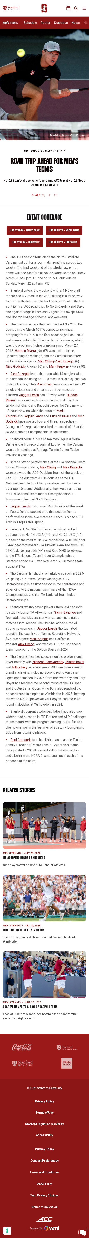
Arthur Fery (20, 667)
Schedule (30, 23)
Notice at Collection (44, 1207)
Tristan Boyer (74, 662)
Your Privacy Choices (44, 1195)
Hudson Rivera (25, 351)
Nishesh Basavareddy (48, 662)
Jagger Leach (29, 395)
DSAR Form (44, 1183)
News (75, 23)
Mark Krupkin (58, 367)
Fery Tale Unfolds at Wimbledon (23, 930)
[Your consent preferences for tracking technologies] (7, 1231)
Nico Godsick (15, 367)
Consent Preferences (44, 1160)
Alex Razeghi (64, 361)
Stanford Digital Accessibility (45, 1124)
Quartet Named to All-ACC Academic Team (30, 1007)
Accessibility (45, 1135)
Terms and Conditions (44, 1172)
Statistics (61, 23)
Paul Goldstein (20, 740)
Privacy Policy (45, 1101)
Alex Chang (46, 361)
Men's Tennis (33, 151)
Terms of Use (45, 1112)
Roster (45, 23)
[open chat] (83, 1232)
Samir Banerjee (65, 612)
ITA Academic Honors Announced (24, 858)
